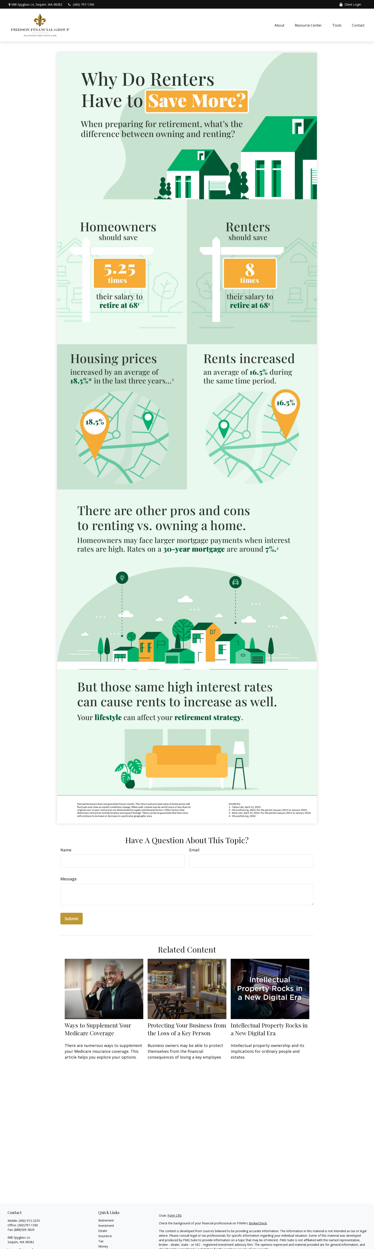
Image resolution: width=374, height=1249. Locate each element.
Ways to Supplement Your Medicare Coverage (98, 1029)
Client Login (353, 4)
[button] (279, 25)
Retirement (106, 1220)
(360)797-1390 (28, 1225)
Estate (102, 1231)
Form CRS (175, 1215)
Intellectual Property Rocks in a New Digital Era (269, 1029)
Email (194, 849)
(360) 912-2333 (29, 1221)
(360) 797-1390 (83, 4)
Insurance (105, 1236)
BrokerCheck (258, 1223)
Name (65, 849)
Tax (100, 1241)
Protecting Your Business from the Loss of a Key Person (187, 1029)
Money (103, 1246)
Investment (106, 1226)
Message (68, 878)
